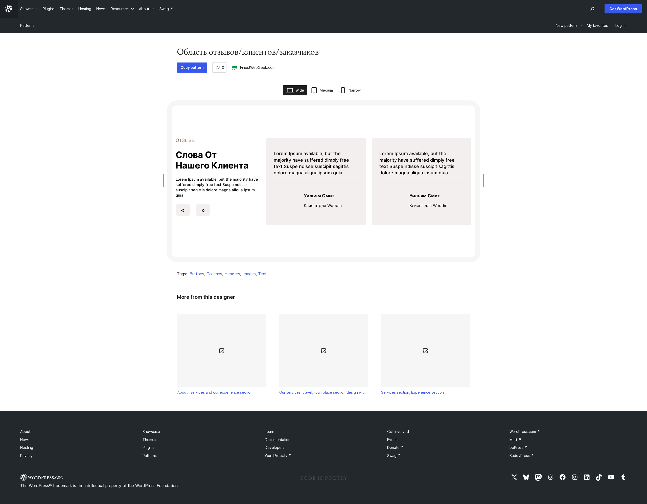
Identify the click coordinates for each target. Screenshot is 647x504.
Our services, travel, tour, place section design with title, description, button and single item (323, 392)
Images (249, 273)
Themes (149, 439)
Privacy (26, 455)
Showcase (151, 431)
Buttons (197, 273)
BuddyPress (522, 455)
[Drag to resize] (165, 180)
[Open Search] (592, 9)
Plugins (148, 447)
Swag (394, 455)
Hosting (26, 447)
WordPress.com (525, 431)
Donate (395, 447)
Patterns (27, 25)
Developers (275, 447)
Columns (214, 273)
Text (262, 273)
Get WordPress (623, 9)
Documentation (277, 439)
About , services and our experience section (214, 392)
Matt (515, 439)
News (25, 439)
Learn (269, 431)
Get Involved (398, 431)
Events (393, 439)
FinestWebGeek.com (257, 67)
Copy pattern (192, 67)
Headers (232, 273)
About (25, 431)
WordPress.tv (278, 455)
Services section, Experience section (412, 392)
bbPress (519, 447)
